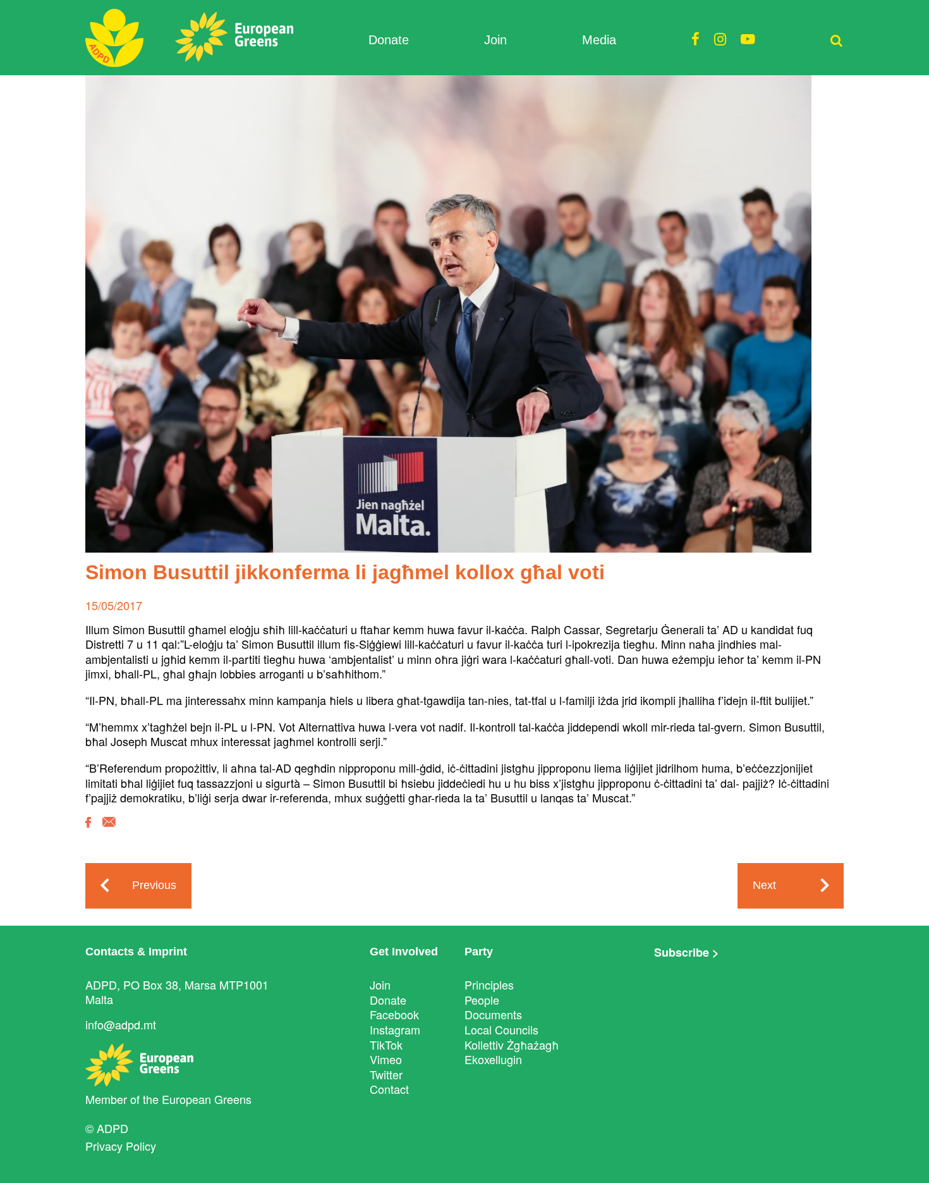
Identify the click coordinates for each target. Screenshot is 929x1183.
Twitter (386, 1074)
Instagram (395, 1029)
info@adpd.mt (120, 1024)
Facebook (394, 1014)
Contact (389, 1089)
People (481, 999)
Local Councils (501, 1029)
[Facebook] (88, 831)
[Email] (109, 831)
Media (599, 40)
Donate (388, 40)
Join (495, 40)
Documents (493, 1014)
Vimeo (386, 1059)
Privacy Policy (120, 1145)
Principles (489, 984)
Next (764, 885)
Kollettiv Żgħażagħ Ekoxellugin (511, 1052)
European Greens (207, 1099)
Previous (154, 885)
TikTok (386, 1044)
